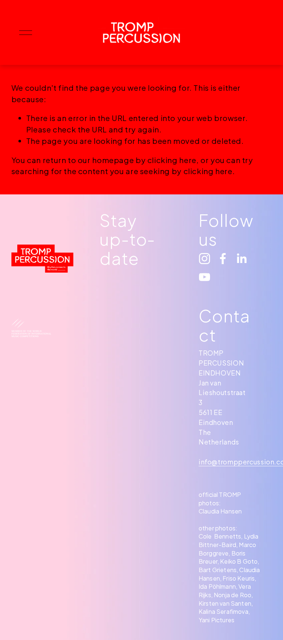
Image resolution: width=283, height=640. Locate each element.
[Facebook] (223, 258)
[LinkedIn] (241, 258)
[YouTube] (204, 277)
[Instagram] (204, 258)
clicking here (171, 160)
